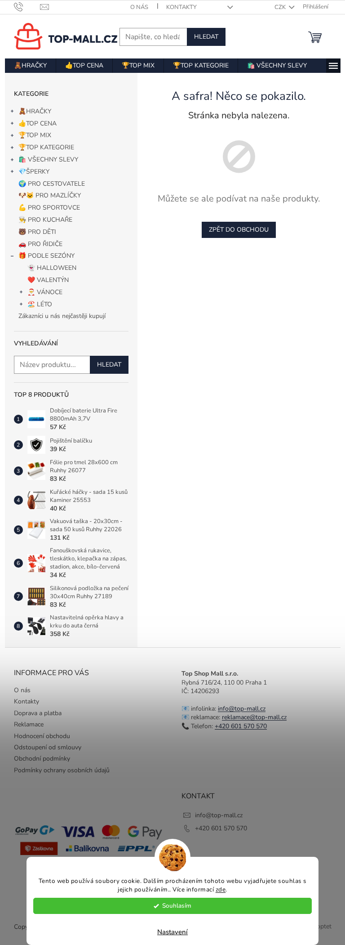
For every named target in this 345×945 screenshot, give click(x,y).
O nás (139, 7)
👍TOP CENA (37, 123)
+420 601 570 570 (241, 726)
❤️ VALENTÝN (48, 280)
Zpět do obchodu (239, 229)
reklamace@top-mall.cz (254, 717)
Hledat (206, 36)
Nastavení (172, 931)
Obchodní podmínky (42, 758)
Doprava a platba (38, 713)
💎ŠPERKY (33, 171)
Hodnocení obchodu (42, 736)
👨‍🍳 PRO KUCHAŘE (45, 219)
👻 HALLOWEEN (51, 268)
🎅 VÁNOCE (44, 292)
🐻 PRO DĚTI (37, 232)
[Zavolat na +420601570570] (27, 7)
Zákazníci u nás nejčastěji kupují (62, 316)
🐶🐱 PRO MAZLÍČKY (49, 195)
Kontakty (181, 7)
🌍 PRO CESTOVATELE (51, 183)
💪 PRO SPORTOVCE (49, 207)
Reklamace (29, 724)
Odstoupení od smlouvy (47, 747)
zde (221, 889)
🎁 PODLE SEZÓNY (46, 255)
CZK (280, 7)
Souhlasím (176, 905)
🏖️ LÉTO (39, 304)
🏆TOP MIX (34, 135)
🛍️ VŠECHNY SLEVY (48, 159)
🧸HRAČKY (34, 111)
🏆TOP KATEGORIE (46, 147)
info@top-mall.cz (241, 708)
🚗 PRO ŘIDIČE (40, 244)
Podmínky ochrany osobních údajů (62, 770)
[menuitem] (30, 65)
